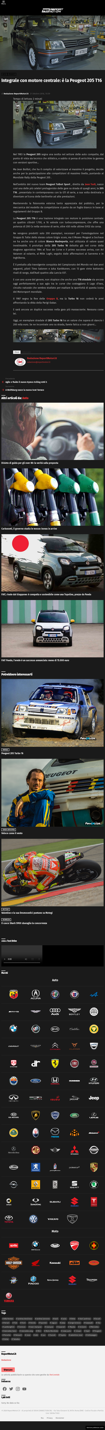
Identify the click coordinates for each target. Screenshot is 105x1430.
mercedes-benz (10, 1331)
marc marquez (36, 1327)
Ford (23, 1323)
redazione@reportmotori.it (38, 362)
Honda (33, 1323)
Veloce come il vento (12, 833)
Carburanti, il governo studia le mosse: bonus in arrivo (29, 528)
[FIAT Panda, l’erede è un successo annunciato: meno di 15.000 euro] (52, 628)
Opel (88, 1331)
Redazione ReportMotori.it (42, 358)
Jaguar (54, 1323)
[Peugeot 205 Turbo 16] (52, 713)
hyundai (43, 1323)
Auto (25, 398)
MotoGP (6, 909)
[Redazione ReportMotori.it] (20, 365)
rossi (28, 1335)
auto (64, 1319)
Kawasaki (89, 1323)
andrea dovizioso (25, 1319)
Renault (18, 1335)
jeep (63, 1323)
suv (44, 1335)
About (16, 352)
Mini (39, 1331)
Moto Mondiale (52, 1331)
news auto (67, 1331)
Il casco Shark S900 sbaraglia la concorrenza (24, 923)
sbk (36, 1335)
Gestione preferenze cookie (95, 1428)
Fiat (15, 1323)
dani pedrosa (85, 1319)
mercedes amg (27, 1331)
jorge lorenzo (75, 1323)
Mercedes (95, 1327)
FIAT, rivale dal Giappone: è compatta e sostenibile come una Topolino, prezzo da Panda (46, 594)
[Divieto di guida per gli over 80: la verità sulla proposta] (52, 431)
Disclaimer (60, 1418)
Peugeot (97, 1331)
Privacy (49, 1418)
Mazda (72, 1327)
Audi (56, 1319)
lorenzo (22, 1327)
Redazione (6, 1360)
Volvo (6, 1339)
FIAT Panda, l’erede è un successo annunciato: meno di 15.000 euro (35, 660)
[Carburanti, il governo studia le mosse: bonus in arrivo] (52, 497)
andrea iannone (43, 1319)
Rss (42, 1418)
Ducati (97, 1319)
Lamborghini (9, 1327)
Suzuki (53, 1335)
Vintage (5, 750)
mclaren (83, 1327)
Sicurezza (6, 920)
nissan (78, 1331)
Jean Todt (90, 184)
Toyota (63, 1335)
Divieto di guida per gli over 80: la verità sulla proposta (29, 462)
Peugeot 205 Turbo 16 (12, 753)
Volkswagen (92, 1335)
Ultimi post (26, 352)
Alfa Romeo (8, 1319)
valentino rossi (76, 1335)
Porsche (7, 1335)
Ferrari (6, 1323)
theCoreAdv (54, 1375)
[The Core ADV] (8, 1372)
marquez (49, 1327)
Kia (99, 1323)
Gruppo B (52, 298)
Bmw (73, 1319)
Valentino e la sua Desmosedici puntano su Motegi (27, 912)
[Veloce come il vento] (52, 793)
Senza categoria (9, 830)
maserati (61, 1327)
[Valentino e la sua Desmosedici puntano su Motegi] (52, 872)
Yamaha (16, 1339)
